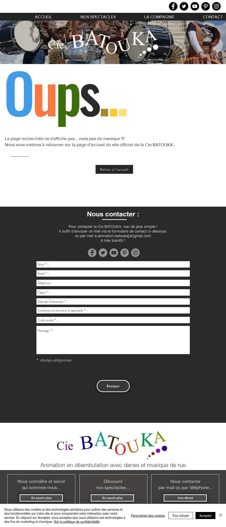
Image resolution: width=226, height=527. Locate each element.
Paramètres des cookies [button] (148, 515)
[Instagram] (216, 6)
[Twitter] (184, 6)
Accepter (205, 515)
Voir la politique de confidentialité (77, 521)
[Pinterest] (205, 6)
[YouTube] (194, 6)
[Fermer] (220, 515)
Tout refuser (180, 515)
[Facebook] (173, 6)
